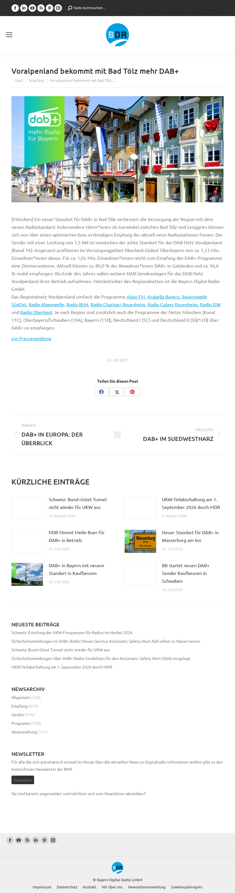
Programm (20, 723)
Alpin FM (136, 296)
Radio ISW (210, 304)
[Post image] (27, 508)
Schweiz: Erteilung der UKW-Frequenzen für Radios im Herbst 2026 (71, 632)
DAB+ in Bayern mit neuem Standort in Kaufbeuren (76, 569)
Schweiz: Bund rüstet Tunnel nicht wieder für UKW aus (78, 503)
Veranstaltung (24, 731)
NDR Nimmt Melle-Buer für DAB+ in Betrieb (77, 536)
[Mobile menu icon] (9, 34)
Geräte (17, 714)
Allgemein (20, 697)
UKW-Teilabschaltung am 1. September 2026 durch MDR (191, 503)
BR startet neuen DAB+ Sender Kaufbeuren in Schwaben (185, 573)
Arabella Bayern (163, 296)
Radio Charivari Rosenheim (118, 304)
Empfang (19, 705)
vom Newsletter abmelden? (121, 793)
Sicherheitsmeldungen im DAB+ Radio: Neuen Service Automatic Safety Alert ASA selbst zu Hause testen (105, 641)
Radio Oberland (36, 312)
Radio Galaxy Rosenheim (173, 304)
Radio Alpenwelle (46, 304)
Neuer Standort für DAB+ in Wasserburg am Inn (190, 536)
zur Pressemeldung (31, 338)
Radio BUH (77, 304)
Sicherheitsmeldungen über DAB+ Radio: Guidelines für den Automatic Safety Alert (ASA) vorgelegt (101, 658)
